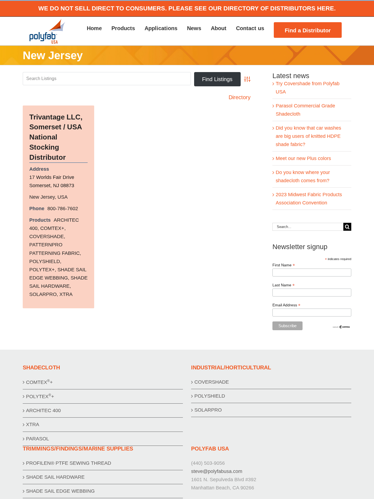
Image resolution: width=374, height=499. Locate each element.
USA (62, 197)
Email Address (286, 305)
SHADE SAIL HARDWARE (55, 477)
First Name (283, 265)
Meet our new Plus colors (303, 158)
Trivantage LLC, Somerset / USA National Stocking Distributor (55, 137)
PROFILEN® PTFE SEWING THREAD (68, 463)
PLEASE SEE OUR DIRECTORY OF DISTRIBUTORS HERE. (252, 8)
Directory (240, 97)
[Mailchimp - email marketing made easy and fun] (341, 327)
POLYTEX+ (42, 269)
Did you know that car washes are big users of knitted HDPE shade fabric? (308, 136)
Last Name (283, 285)
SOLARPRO (43, 294)
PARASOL (37, 438)
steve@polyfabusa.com (216, 471)
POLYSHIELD (44, 261)
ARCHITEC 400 (43, 410)
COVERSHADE (46, 236)
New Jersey (42, 197)
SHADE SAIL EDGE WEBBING (60, 491)
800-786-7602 (62, 208)
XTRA (66, 294)
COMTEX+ (52, 228)
